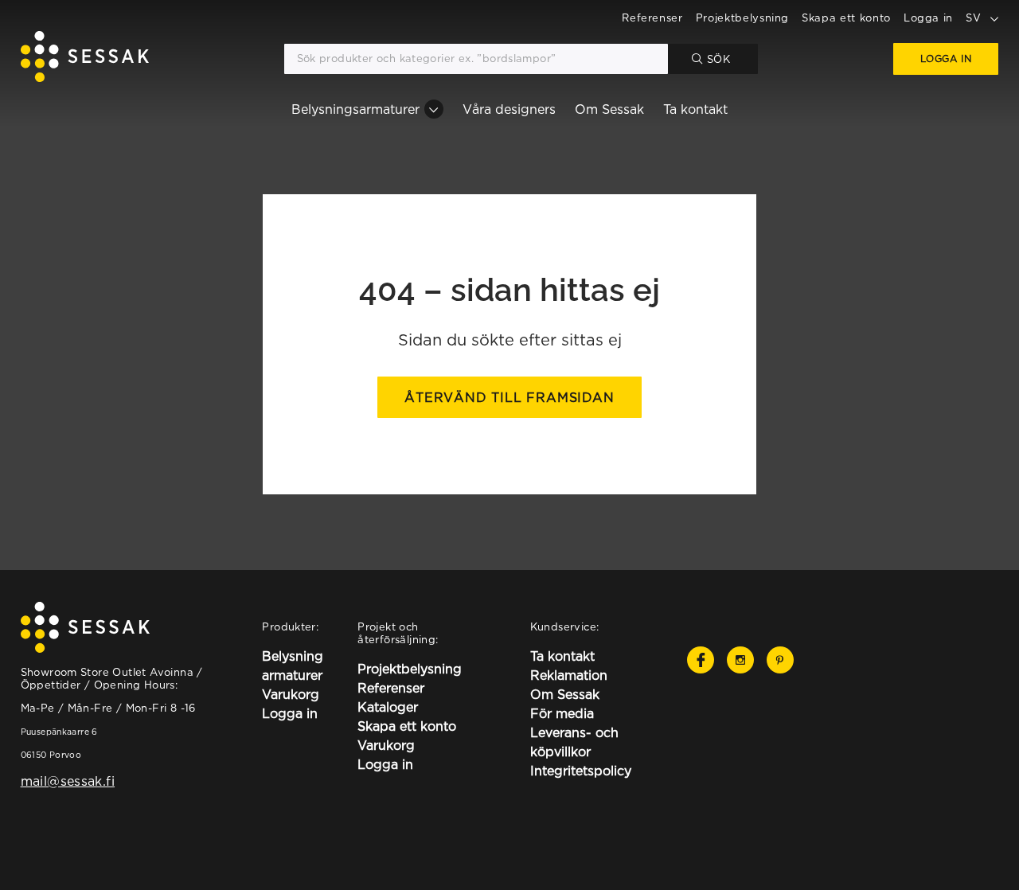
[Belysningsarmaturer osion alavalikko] (433, 109)
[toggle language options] (994, 17)
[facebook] (700, 659)
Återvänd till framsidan (509, 397)
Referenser (652, 17)
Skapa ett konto (846, 17)
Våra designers (509, 109)
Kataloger (387, 707)
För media (562, 713)
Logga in (928, 17)
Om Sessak (609, 109)
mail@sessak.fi (68, 781)
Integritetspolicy (580, 770)
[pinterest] (780, 659)
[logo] (85, 59)
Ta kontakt (695, 109)
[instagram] (740, 659)
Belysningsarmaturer (355, 109)
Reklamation (568, 675)
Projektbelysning (742, 17)
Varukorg (290, 694)
